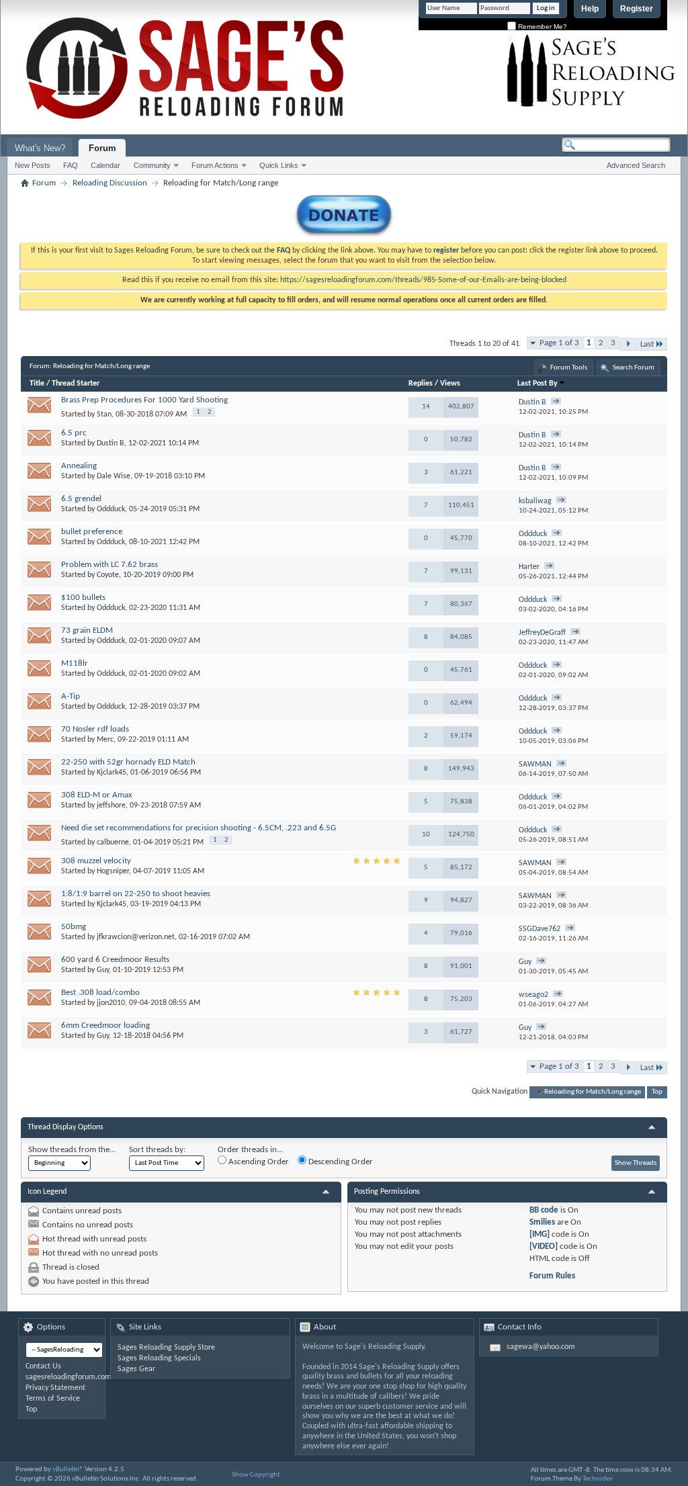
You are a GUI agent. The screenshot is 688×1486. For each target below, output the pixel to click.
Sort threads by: (157, 1149)
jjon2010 (111, 1003)
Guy (103, 970)
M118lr (74, 663)
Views (450, 384)
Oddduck (111, 509)
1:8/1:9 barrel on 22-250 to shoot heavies (135, 893)
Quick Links (278, 165)
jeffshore (111, 805)
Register (636, 8)
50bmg (73, 926)
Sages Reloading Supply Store (166, 1348)
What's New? (40, 148)
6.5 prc (74, 433)
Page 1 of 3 (559, 343)
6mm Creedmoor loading (105, 1025)
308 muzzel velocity (96, 861)
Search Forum (633, 368)
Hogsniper (113, 871)
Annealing (79, 466)
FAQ (70, 165)
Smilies (542, 1222)
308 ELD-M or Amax (96, 795)
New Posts (32, 165)
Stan (104, 414)
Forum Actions (215, 165)
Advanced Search (636, 165)
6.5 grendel (81, 498)
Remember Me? (541, 26)
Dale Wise (113, 476)
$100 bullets (83, 597)
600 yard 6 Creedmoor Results (115, 959)
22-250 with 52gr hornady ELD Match (128, 762)
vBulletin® (67, 1469)
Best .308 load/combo (100, 992)
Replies (420, 384)
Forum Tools (568, 368)
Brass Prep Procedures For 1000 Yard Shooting (144, 400)
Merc (105, 740)
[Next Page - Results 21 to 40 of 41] (627, 344)
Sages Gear (136, 1369)
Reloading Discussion (110, 183)
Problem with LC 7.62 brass (109, 564)
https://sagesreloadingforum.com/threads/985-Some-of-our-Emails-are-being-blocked (423, 280)
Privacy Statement (55, 1388)
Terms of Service (53, 1399)
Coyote (108, 575)
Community (152, 165)
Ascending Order (257, 1161)
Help (590, 8)
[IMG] (539, 1234)
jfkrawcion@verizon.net (136, 937)
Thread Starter (75, 384)
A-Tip (70, 696)
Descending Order (339, 1161)
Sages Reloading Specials (159, 1358)
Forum (102, 148)
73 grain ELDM (87, 630)
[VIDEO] (543, 1246)
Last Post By (537, 384)
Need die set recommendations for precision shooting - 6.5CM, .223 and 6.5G (198, 828)
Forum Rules (552, 1276)
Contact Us (43, 1366)
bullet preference (91, 531)
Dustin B (110, 443)
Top (657, 1092)
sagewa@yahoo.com (541, 1347)
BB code (543, 1210)
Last (647, 344)
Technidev (598, 1479)
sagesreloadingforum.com (69, 1377)
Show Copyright (256, 1475)
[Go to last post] (556, 402)
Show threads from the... (72, 1149)
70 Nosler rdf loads (95, 729)
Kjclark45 (111, 773)
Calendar (105, 165)
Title (37, 384)
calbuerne (113, 842)
